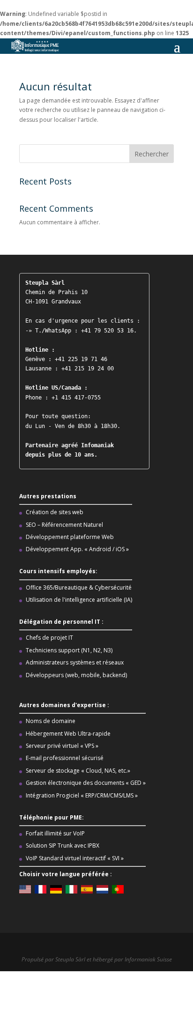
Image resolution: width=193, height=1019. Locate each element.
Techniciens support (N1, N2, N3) (69, 650)
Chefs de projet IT (49, 638)
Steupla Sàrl (71, 959)
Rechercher (151, 153)
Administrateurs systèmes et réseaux (75, 662)
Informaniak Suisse (148, 959)
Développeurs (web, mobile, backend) (76, 675)
